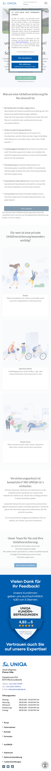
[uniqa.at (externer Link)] (8, 766)
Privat (6, 723)
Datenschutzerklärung (13, 757)
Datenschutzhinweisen (22, 42)
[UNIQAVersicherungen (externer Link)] (12, 766)
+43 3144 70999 (15, 684)
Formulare (8, 736)
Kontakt (7, 732)
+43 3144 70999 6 (13, 687)
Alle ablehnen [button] (24, 65)
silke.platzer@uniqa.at (17, 689)
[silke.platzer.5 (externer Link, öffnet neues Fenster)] (3, 766)
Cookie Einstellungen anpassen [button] (25, 51)
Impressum (8, 753)
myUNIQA (8, 744)
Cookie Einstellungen (12, 762)
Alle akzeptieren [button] (25, 58)
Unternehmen (9, 727)
